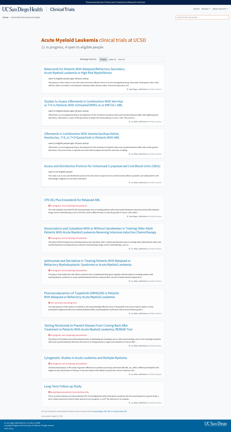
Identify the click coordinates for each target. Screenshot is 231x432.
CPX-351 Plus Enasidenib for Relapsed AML (72, 200)
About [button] (219, 8)
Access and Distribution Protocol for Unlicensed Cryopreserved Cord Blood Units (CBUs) (102, 166)
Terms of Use (8, 428)
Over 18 (121, 59)
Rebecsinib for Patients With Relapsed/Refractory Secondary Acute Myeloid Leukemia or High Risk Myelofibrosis (84, 71)
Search (196, 8)
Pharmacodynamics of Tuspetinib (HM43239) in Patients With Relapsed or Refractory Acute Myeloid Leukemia (81, 295)
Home (5, 17)
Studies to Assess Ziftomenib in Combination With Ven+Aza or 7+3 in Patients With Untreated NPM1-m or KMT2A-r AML (83, 103)
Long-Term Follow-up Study (62, 386)
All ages (103, 59)
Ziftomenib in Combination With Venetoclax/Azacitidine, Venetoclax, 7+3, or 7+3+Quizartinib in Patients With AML (82, 136)
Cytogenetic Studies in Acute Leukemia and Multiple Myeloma (85, 358)
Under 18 (112, 59)
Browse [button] (205, 8)
